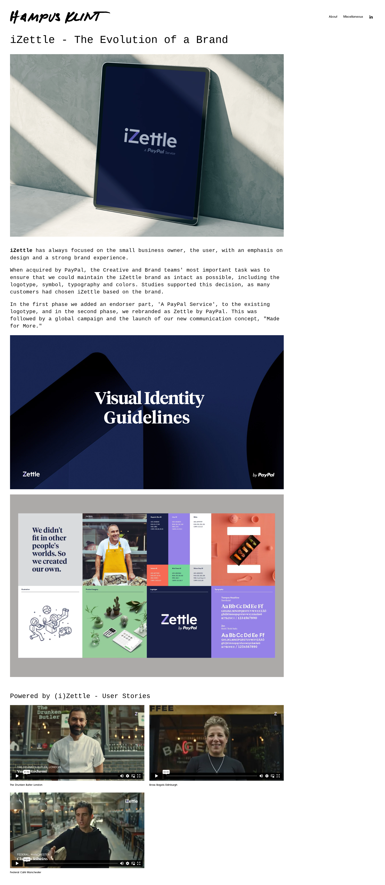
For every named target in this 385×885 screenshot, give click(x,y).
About (333, 16)
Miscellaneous (353, 16)
